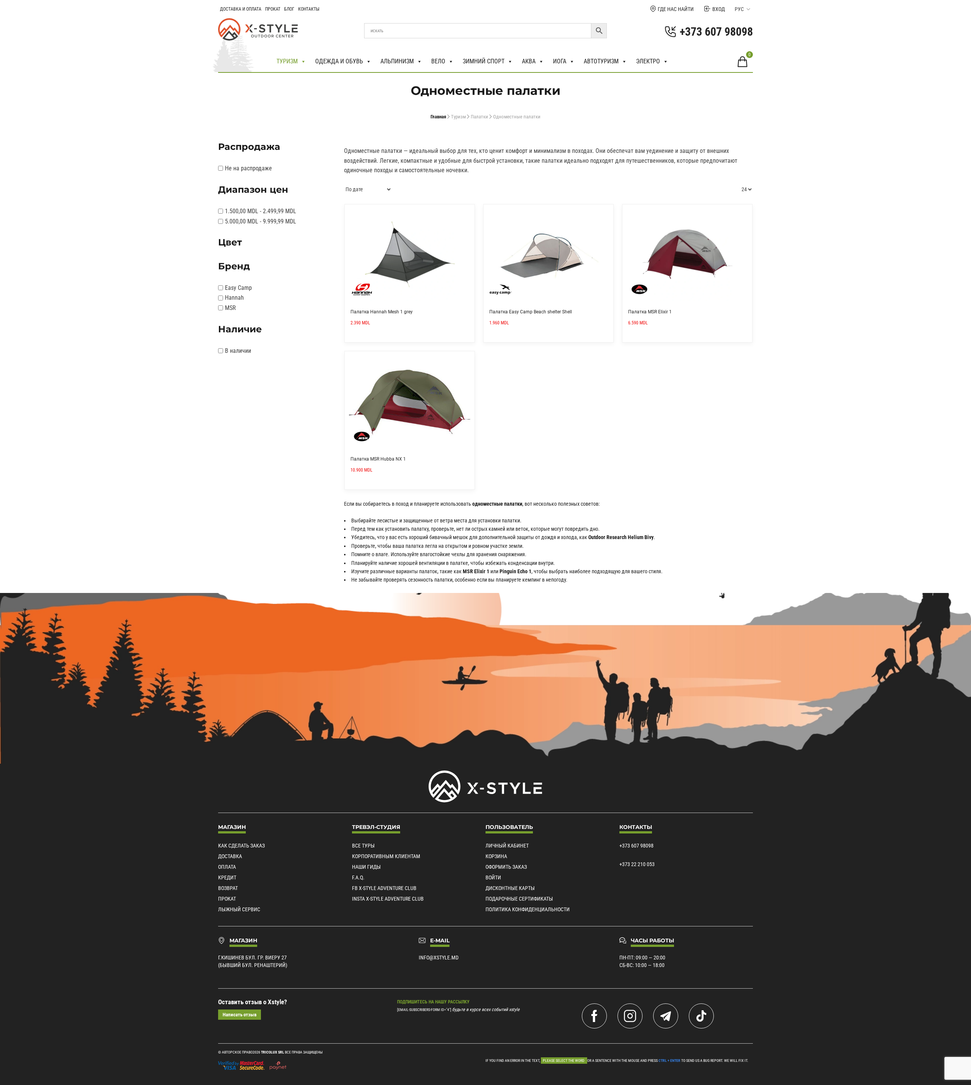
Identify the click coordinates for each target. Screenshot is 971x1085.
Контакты (308, 9)
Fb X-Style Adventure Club (384, 888)
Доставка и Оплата (240, 9)
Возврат (228, 888)
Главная (438, 116)
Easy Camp (238, 287)
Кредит (227, 877)
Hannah (234, 297)
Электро (648, 61)
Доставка (230, 856)
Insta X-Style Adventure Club (388, 899)
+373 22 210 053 (637, 864)
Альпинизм (397, 61)
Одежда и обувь (339, 61)
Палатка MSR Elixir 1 (650, 311)
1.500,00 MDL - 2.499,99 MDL (260, 211)
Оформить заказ (506, 867)
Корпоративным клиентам (386, 856)
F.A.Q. (358, 877)
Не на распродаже (248, 168)
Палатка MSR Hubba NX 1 (378, 459)
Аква (529, 61)
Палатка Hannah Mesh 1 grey (381, 311)
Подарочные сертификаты (519, 899)
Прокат (272, 9)
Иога (559, 61)
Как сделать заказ (241, 846)
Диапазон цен (253, 189)
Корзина (496, 856)
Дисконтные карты (510, 888)
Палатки (479, 116)
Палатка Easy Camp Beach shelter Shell (530, 311)
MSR (230, 307)
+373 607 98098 (636, 846)
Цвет (230, 242)
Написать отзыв (239, 1014)
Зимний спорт (483, 61)
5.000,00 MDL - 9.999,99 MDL (260, 221)
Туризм (287, 61)
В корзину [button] (466, 212)
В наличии (238, 350)
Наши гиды (366, 867)
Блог (289, 9)
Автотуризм (601, 61)
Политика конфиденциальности (528, 909)
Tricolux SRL (272, 1052)
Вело (438, 61)
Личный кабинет (507, 846)
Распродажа (249, 146)
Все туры (363, 846)
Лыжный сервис (239, 909)
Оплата (227, 867)
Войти (493, 877)
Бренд (234, 266)
